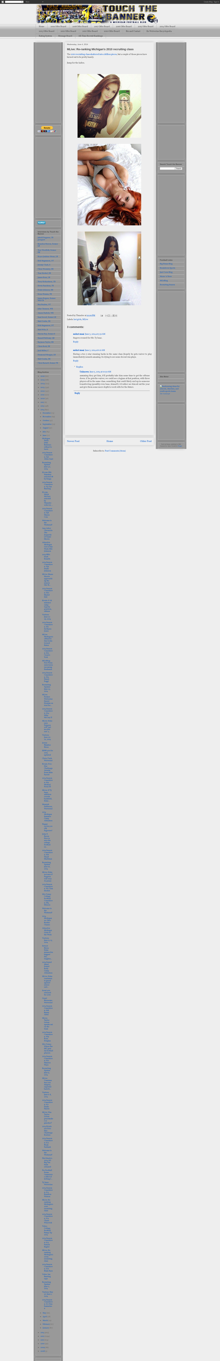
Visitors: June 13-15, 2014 (47, 940)
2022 (42, 391)
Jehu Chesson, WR (45, 309)
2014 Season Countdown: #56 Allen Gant (47, 456)
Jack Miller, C (43, 350)
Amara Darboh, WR (46, 313)
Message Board (65, 36)
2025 (42, 380)
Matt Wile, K (43, 330)
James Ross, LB (44, 277)
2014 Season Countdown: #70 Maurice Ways (47, 1060)
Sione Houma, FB (45, 294)
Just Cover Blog (166, 272)
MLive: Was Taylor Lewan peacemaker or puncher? (47, 1117)
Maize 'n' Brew (166, 276)
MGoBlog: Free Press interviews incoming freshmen (47, 665)
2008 (42, 1351)
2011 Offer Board (90, 31)
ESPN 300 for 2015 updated (47, 752)
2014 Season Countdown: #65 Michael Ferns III (47, 782)
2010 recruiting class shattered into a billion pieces (94, 54)
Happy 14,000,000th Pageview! (47, 827)
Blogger (180, 446)
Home (41, 26)
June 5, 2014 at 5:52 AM (95, 334)
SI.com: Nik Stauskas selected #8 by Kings (47, 475)
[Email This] (106, 315)
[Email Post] (101, 315)
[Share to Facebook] (113, 315)
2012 (42, 1336)
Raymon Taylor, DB (46, 342)
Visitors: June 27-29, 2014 (46, 617)
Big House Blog (166, 264)
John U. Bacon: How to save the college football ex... (46, 840)
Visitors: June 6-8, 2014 (46, 1094)
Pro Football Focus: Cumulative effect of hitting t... (47, 1174)
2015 (42, 406)
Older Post (146, 441)
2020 (42, 398)
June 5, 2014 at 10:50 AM (100, 371)
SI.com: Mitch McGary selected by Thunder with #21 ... (47, 498)
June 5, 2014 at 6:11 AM (95, 350)
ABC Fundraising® (165, 393)
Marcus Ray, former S (46, 334)
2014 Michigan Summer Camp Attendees (47, 816)
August (46, 428)
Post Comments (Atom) (115, 451)
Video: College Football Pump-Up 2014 (47, 1230)
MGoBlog (164, 281)
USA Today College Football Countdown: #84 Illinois (47, 899)
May (45, 1313)
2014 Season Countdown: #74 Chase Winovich (47, 1218)
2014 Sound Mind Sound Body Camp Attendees (47, 967)
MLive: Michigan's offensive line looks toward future (47, 640)
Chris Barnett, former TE (48, 363)
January (46, 1328)
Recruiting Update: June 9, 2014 (46, 1071)
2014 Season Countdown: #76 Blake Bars (47, 1267)
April (45, 1317)
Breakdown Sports (167, 268)
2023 (42, 387)
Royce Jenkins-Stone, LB (48, 256)
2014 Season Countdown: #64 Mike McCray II (47, 713)
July (44, 432)
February (46, 1324)
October (46, 420)
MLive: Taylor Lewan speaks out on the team (47, 1023)
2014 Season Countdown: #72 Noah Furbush (47, 1142)
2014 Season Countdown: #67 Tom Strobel (47, 887)
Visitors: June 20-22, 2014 (46, 737)
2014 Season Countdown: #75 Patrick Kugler (47, 1242)
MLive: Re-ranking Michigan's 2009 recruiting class (47, 1255)
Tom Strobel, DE (44, 273)
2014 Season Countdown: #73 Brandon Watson (47, 1192)
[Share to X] (111, 315)
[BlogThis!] (109, 315)
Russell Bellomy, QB (46, 338)
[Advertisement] (48, 81)
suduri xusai (78, 334)
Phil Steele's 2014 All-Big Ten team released (47, 1162)
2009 (42, 1347)
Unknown (84, 371)
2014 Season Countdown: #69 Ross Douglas (47, 1036)
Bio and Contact (133, 31)
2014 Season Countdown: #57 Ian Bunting (47, 485)
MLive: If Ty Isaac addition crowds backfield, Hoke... (47, 795)
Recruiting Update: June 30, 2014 (46, 465)
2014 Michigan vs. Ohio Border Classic (47, 920)
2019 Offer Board (58, 26)
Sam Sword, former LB (47, 317)
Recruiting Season (167, 285)
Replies (79, 367)
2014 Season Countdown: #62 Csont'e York (47, 653)
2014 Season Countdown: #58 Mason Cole (47, 512)
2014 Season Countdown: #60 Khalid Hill (47, 592)
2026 (42, 376)
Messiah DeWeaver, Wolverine (47, 806)
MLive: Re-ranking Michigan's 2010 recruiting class (47, 1205)
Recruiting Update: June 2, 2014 (46, 1285)
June (45, 435)
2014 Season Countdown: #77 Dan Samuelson (47, 1304)
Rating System (45, 36)
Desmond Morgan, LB (47, 355)
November (47, 417)
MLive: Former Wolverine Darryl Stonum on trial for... (47, 700)
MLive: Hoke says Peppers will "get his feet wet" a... (47, 726)
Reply (75, 342)
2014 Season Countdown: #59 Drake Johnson (47, 566)
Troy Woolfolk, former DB (47, 251)
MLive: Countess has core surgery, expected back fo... (47, 1083)
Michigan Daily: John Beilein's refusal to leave (47, 443)
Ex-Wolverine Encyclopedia (159, 31)
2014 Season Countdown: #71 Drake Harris (47, 1104)
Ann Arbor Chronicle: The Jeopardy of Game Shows (47, 533)
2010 (42, 1344)
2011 (42, 1340)
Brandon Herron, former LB (48, 245)
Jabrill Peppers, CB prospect (45, 238)
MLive (85, 319)
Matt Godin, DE (44, 321)
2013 (42, 1332)
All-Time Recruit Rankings (90, 36)
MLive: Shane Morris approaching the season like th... (47, 579)
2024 (42, 383)
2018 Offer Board (80, 26)
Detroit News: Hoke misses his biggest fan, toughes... (47, 952)
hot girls (77, 319)
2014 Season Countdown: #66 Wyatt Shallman (47, 854)
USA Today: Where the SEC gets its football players (47, 1048)
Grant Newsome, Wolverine (47, 1000)
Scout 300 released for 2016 (46, 992)
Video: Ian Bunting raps (46, 1276)
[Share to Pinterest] (116, 315)
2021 (42, 395)
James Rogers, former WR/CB (47, 299)
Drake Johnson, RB (45, 290)
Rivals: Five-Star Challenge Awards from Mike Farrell (47, 769)
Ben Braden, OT (44, 304)
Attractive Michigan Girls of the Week (47, 931)
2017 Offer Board (102, 26)
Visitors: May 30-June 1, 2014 (47, 1294)
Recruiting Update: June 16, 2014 (46, 865)
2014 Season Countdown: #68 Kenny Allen (47, 1010)
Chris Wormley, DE (45, 269)
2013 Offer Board (46, 31)
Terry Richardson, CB (47, 282)
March (45, 1320)
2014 (42, 410)
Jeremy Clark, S (44, 265)
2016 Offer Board (124, 26)
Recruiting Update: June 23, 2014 (46, 688)
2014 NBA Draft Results (46, 556)
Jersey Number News (46, 745)
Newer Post (73, 441)
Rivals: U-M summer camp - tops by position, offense (47, 606)
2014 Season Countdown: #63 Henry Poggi (47, 677)
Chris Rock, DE (44, 346)
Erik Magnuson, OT (46, 261)
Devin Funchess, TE (46, 286)
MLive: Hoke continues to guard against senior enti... (47, 981)
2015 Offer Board (145, 26)
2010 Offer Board (112, 31)
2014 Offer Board (167, 26)
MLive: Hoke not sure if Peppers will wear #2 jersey (47, 876)
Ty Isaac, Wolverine (47, 1183)
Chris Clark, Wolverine (47, 759)
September (47, 424)
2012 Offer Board (68, 31)
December (47, 413)
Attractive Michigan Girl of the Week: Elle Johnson (47, 546)
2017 (42, 402)
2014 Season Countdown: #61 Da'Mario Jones (47, 626)
